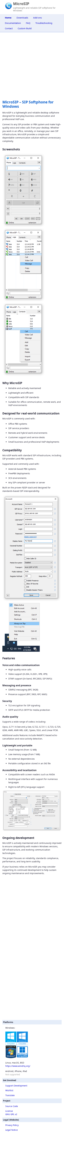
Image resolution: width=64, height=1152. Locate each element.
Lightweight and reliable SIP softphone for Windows (34, 9)
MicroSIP (21, 3)
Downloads (22, 17)
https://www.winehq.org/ (17, 1066)
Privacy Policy (12, 1125)
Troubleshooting (43, 22)
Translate (10, 1095)
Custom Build (25, 28)
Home (8, 17)
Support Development (16, 1085)
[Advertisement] (32, 984)
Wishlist (9, 1090)
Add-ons (37, 17)
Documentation (13, 22)
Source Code (11, 1106)
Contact (9, 28)
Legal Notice (11, 1129)
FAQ (28, 22)
